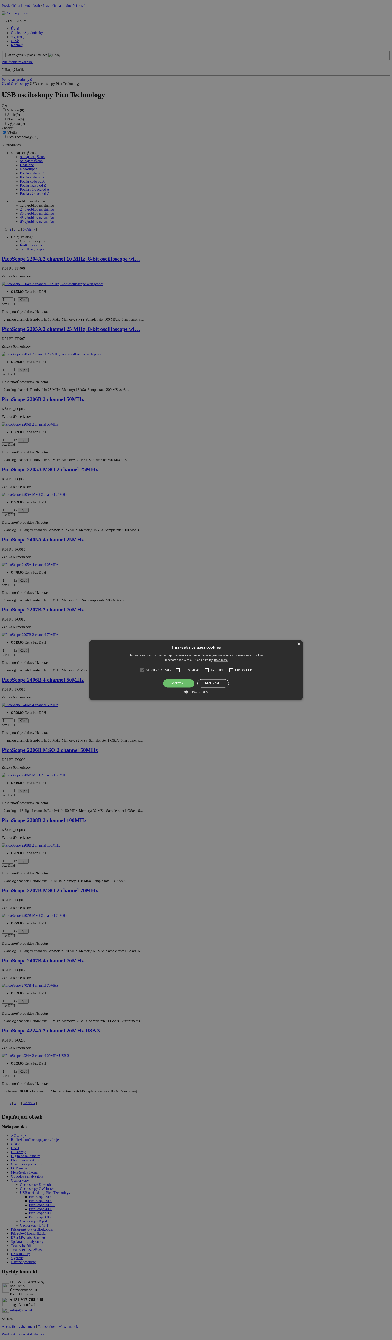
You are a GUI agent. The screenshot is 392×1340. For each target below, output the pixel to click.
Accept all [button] (178, 683)
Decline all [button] (213, 683)
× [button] (298, 644)
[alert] (196, 670)
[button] (196, 670)
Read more (221, 660)
